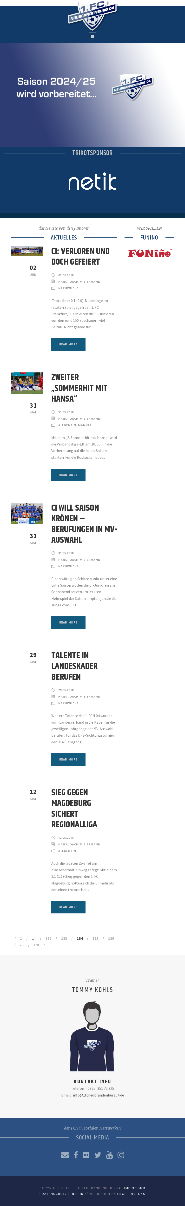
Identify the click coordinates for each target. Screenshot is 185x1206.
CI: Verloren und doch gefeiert (80, 257)
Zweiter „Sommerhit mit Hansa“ (79, 388)
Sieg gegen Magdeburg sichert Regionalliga (74, 809)
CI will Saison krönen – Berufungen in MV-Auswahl (84, 524)
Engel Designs (131, 1194)
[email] (65, 1155)
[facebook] (76, 1155)
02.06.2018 (66, 275)
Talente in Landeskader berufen (74, 666)
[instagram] (121, 1155)
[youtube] (109, 1155)
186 (111, 938)
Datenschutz (54, 1194)
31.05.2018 (66, 412)
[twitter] (97, 1155)
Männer (85, 425)
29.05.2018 (66, 690)
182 (48, 938)
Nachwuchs (68, 288)
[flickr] (86, 1155)
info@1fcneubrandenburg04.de (98, 1095)
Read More (68, 344)
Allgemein (67, 425)
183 (64, 938)
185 (95, 938)
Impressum (134, 1188)
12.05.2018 (66, 837)
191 (37, 944)
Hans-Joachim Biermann (79, 281)
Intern (77, 1194)
